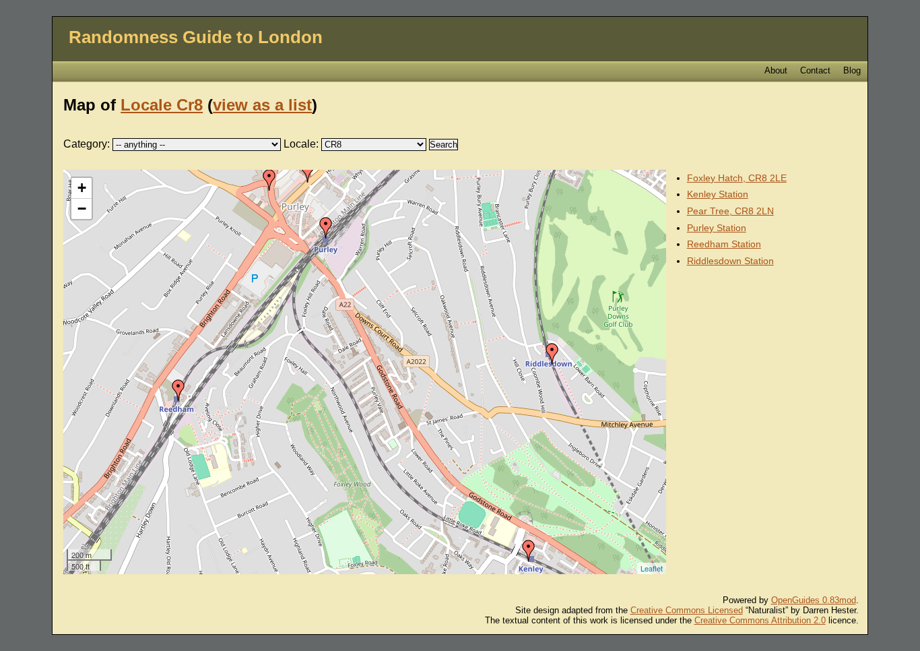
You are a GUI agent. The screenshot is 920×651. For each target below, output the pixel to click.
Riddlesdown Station (730, 260)
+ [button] (81, 187)
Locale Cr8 (162, 105)
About (775, 70)
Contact (815, 70)
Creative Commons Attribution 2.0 (760, 620)
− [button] (81, 208)
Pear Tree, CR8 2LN (730, 211)
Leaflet (651, 568)
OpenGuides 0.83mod (813, 600)
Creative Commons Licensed (686, 610)
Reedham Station (724, 244)
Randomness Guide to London (196, 37)
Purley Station (716, 227)
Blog (852, 70)
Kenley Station (717, 194)
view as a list (262, 105)
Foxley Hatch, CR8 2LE (737, 178)
